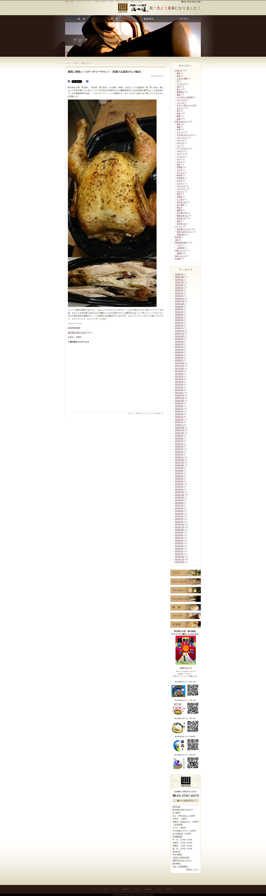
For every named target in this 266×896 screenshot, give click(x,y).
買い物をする (182, 213)
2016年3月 (179, 420)
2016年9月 (179, 403)
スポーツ (180, 151)
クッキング (181, 84)
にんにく (180, 191)
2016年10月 (179, 401)
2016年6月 (179, 411)
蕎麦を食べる (182, 216)
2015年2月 (179, 454)
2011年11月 (179, 559)
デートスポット (183, 148)
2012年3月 (179, 549)
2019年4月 (179, 320)
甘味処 (179, 197)
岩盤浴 (179, 253)
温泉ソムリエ (180, 256)
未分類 (177, 259)
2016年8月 (179, 406)
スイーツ (180, 154)
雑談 (178, 113)
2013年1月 (179, 522)
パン (178, 146)
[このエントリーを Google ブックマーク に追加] (87, 81)
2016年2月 (179, 422)
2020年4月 (179, 288)
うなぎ (179, 170)
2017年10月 (179, 368)
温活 (178, 73)
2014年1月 (179, 489)
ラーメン (180, 132)
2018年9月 (179, 339)
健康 (178, 95)
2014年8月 (179, 471)
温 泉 (105, 889)
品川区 (77, 332)
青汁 (178, 111)
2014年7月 (179, 473)
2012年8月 (179, 535)
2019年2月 (179, 325)
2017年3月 (179, 387)
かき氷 (179, 181)
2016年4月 (179, 417)
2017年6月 (179, 379)
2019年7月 (179, 312)
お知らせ (178, 70)
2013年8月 (179, 503)
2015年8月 (179, 438)
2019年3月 (179, 323)
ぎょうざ (180, 173)
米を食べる (181, 224)
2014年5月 (179, 479)
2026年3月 (179, 274)
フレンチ (151, 413)
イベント (178, 226)
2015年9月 (179, 436)
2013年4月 (179, 514)
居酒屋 (179, 167)
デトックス (181, 100)
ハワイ (179, 245)
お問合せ (169, 889)
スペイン (180, 183)
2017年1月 (179, 393)
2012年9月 (179, 532)
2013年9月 (179, 500)
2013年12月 (179, 492)
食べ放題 (180, 205)
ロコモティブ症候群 (185, 97)
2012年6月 (179, 541)
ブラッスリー (182, 138)
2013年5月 (179, 511)
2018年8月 (179, 342)
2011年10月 (179, 562)
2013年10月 (179, 497)
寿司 (178, 165)
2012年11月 (179, 527)
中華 (178, 129)
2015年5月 (179, 446)
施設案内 (125, 889)
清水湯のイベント (184, 229)
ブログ (158, 889)
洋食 (178, 194)
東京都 (71, 332)
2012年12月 (179, 524)
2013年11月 (179, 495)
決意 (178, 87)
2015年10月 (179, 433)
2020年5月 (179, 285)
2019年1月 (179, 328)
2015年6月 (179, 444)
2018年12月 (179, 331)
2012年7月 (179, 538)
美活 (178, 76)
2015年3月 (179, 452)
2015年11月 (179, 430)
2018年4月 (179, 352)
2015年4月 (179, 449)
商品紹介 (180, 92)
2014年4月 (179, 481)
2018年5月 (179, 350)
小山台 (82, 332)
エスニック (181, 186)
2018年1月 (179, 360)
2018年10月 (179, 336)
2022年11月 (179, 282)
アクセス (137, 889)
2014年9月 (179, 468)
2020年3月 (179, 290)
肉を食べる (159, 413)
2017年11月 (179, 366)
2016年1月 (179, 425)
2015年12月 (179, 428)
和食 (178, 124)
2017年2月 (179, 390)
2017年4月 (179, 384)
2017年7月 (179, 376)
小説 (177, 240)
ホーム (67, 63)
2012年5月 (179, 543)
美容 (178, 221)
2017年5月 (179, 382)
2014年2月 (179, 487)
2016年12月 (179, 395)
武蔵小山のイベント (185, 232)
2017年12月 (179, 363)
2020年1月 (179, 296)
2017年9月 (179, 371)
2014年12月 (179, 460)
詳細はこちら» (192, 869)
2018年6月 (179, 347)
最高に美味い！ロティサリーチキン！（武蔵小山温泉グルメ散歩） (105, 71)
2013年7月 (179, 505)
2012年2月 (179, 551)
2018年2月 (179, 358)
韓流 (178, 208)
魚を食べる (181, 202)
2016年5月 (179, 414)
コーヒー (180, 156)
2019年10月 (179, 304)
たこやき (180, 199)
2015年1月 (179, 457)
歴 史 (115, 889)
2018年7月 (179, 344)
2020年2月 (179, 293)
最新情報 (148, 889)
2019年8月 (179, 309)
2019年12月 (179, 299)
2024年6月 (179, 280)
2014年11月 (179, 462)
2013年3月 (179, 516)
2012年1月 (179, 554)
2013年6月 (179, 508)
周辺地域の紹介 (181, 242)
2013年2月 (179, 519)
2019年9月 (179, 307)
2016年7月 (179, 409)
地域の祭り (181, 234)
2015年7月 (179, 441)
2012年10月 (179, 530)
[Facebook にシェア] (69, 81)
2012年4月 (179, 546)
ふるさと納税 (182, 78)
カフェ (179, 162)
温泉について (180, 250)
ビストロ (180, 143)
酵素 (178, 116)
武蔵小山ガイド (142, 413)
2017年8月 (179, 374)
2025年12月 (179, 277)
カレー (179, 159)
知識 (178, 119)
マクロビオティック (185, 135)
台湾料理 (180, 178)
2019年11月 (179, 301)
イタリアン (181, 189)
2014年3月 (179, 484)
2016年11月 (179, 398)
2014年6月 (179, 476)
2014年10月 (179, 465)
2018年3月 (179, 355)
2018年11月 (179, 333)
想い (178, 89)
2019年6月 (179, 315)
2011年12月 (179, 557)
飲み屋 (179, 175)
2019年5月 (179, 317)
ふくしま (180, 103)
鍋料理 (179, 210)
